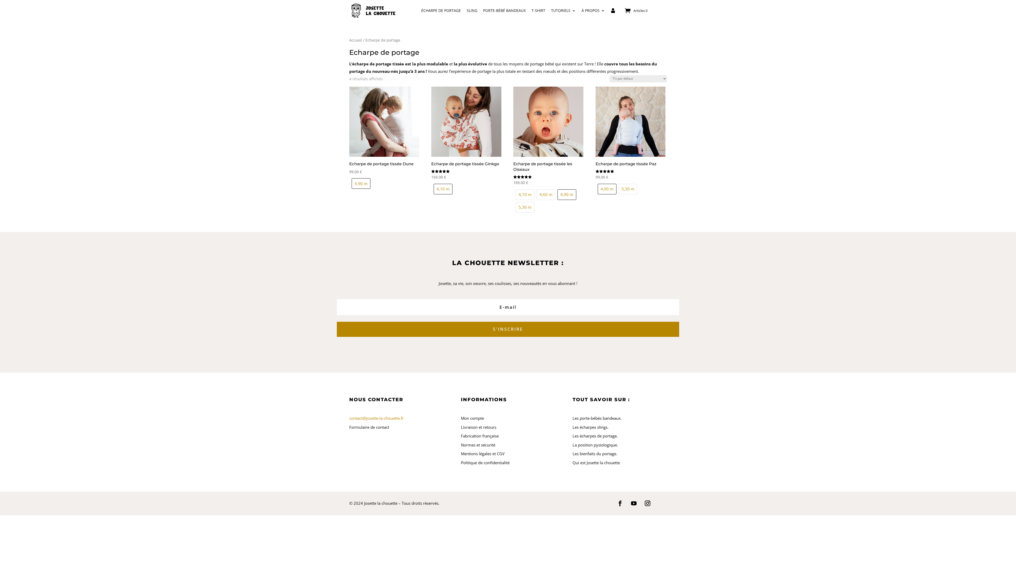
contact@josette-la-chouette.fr (376, 418)
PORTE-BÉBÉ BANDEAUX (504, 10)
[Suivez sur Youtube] (633, 503)
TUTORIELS (560, 10)
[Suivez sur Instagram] (647, 503)
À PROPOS (591, 10)
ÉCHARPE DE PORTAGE (441, 10)
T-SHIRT (538, 10)
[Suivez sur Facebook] (619, 503)
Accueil (355, 40)
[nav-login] (613, 10)
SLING (472, 10)
